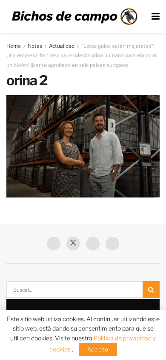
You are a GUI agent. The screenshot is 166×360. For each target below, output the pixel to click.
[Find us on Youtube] (93, 243)
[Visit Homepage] (74, 16)
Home (13, 46)
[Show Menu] (156, 16)
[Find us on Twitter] (73, 243)
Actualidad (61, 46)
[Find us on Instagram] (112, 243)
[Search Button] (151, 289)
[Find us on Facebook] (53, 243)
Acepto (98, 349)
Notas (35, 46)
